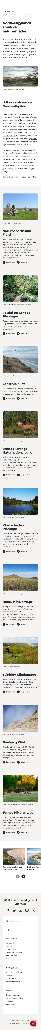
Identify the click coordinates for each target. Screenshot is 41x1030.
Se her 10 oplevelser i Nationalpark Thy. (19, 177)
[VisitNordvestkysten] (13, 921)
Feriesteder (10, 943)
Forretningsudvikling (14, 998)
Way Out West (11, 955)
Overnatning (11, 949)
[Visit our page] (8, 910)
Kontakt (9, 975)
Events (8, 958)
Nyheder (9, 1001)
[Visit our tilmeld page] (27, 910)
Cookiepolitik (11, 978)
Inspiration (10, 11)
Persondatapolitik (13, 981)
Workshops (10, 1004)
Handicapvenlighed (14, 952)
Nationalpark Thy (24, 159)
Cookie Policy (27, 1024)
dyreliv (34, 139)
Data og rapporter (13, 995)
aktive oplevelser (24, 145)
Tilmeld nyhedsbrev (14, 972)
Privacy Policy (14, 1024)
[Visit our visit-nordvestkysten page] (33, 910)
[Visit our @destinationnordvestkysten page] (20, 910)
